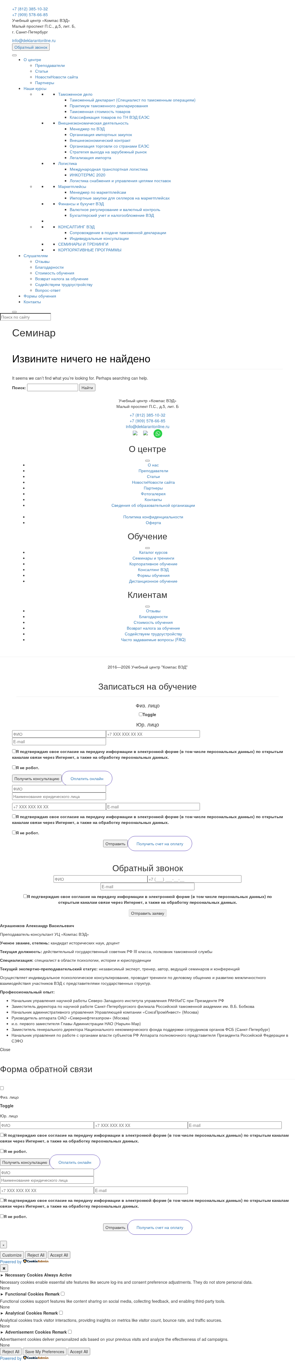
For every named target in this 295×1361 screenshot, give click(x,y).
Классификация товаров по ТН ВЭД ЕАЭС (110, 117)
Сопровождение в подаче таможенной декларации (118, 232)
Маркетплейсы (72, 186)
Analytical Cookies (23, 1313)
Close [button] (5, 1049)
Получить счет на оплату (160, 843)
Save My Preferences (44, 1351)
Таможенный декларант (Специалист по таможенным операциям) (133, 100)
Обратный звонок (30, 47)
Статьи (41, 71)
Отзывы (42, 261)
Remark (52, 1294)
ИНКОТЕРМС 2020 (87, 175)
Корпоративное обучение (153, 563)
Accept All (59, 1255)
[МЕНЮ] (14, 55)
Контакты (32, 301)
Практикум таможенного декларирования (109, 105)
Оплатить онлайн (87, 778)
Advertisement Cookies (28, 1332)
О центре (32, 59)
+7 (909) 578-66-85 (30, 14)
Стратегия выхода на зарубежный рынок (108, 152)
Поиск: (19, 387)
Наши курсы (35, 88)
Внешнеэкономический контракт (100, 140)
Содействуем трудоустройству (63, 284)
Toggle (149, 714)
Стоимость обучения (54, 273)
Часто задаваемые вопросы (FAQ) (153, 639)
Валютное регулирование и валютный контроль (115, 209)
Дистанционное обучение (153, 581)
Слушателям (36, 255)
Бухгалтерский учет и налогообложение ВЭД (112, 215)
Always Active (58, 1275)
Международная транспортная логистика (109, 169)
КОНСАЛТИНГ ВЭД (76, 226)
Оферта (153, 522)
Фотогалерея (153, 493)
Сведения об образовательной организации (153, 505)
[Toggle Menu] (147, 461)
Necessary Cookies (24, 1275)
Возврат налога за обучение (61, 278)
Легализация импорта (90, 157)
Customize (12, 1255)
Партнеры (44, 82)
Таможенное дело (75, 94)
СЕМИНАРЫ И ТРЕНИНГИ (83, 244)
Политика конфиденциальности (153, 516)
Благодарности (49, 267)
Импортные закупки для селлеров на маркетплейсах (120, 198)
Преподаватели (50, 65)
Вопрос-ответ (47, 290)
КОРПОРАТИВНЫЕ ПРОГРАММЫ (89, 250)
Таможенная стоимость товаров (100, 111)
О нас (153, 465)
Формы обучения (40, 296)
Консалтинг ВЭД (153, 569)
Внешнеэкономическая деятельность (93, 123)
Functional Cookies (24, 1294)
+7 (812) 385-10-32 (30, 9)
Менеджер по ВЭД (87, 128)
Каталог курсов (153, 552)
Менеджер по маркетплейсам (98, 192)
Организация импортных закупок (101, 134)
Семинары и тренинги (153, 558)
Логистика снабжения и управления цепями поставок (120, 180)
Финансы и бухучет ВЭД (81, 203)
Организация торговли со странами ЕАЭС (109, 146)
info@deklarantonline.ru (34, 40)
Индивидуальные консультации (99, 238)
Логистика (67, 163)
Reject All (35, 1255)
